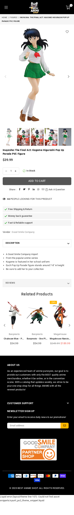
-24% (53, 302)
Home (4, 17)
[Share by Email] (43, 190)
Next (68, 76)
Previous (5, 76)
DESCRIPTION (13, 243)
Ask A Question (56, 189)
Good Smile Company (23, 232)
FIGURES (13, 17)
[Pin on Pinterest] (29, 190)
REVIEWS (10, 283)
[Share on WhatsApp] (38, 190)
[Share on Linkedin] (33, 190)
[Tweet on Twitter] (24, 190)
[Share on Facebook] (19, 190)
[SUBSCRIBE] (65, 425)
